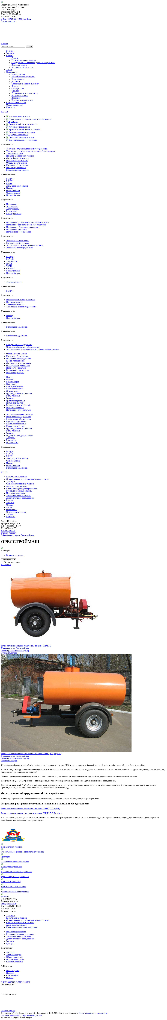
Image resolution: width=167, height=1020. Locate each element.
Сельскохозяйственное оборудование (22, 347)
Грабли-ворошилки (14, 403)
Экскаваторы (12, 206)
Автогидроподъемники (16, 925)
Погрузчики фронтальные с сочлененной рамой (27, 222)
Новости (10, 973)
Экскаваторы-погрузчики (17, 241)
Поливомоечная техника (17, 160)
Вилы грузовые (13, 396)
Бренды (9, 51)
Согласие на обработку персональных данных (21, 1015)
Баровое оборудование (16, 421)
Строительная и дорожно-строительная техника (27, 920)
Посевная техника (14, 302)
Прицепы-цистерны (15, 372)
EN (6, 112)
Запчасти (10, 53)
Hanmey (9, 188)
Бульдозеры (11, 211)
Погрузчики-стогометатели (18, 410)
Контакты (10, 107)
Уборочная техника (14, 304)
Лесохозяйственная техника (18, 936)
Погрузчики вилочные (16, 229)
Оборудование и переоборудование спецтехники (33, 62)
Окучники (11, 384)
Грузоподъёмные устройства (19, 428)
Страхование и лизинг (16, 102)
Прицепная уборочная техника (20, 156)
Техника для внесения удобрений (21, 307)
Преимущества (18, 74)
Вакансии (15, 98)
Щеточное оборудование (17, 165)
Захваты (10, 398)
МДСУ (9, 181)
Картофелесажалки (14, 389)
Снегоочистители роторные (18, 363)
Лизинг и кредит (13, 955)
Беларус (9, 179)
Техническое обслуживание (23, 60)
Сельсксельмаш (13, 461)
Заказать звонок (8, 21)
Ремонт (14, 58)
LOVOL (10, 259)
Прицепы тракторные (16, 932)
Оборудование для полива (18, 365)
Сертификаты (17, 88)
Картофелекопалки (14, 386)
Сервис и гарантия (14, 962)
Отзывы (15, 91)
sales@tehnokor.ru (8, 903)
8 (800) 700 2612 (23, 982)
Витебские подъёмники (16, 327)
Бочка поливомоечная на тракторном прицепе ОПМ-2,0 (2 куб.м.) (30, 809)
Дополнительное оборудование (20, 939)
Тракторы (10, 915)
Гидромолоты (12, 442)
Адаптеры (10, 438)
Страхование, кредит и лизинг (25, 84)
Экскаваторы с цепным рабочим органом (24, 245)
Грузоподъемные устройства (19, 393)
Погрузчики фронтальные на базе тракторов (26, 225)
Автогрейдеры (12, 209)
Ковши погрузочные (15, 361)
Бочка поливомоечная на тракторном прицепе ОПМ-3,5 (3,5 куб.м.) (31, 813)
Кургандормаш (13, 271)
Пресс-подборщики (15, 407)
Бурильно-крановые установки (20, 934)
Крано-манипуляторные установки (21, 927)
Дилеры (15, 86)
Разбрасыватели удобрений (18, 405)
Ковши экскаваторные (16, 424)
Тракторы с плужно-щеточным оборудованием (27, 149)
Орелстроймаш (13, 190)
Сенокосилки (12, 391)
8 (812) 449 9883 (8, 982)
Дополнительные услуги (22, 67)
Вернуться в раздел (14, 555)
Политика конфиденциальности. (93, 1013)
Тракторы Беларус (14, 282)
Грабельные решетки (15, 400)
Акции (9, 70)
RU (2, 112)
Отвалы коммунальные (16, 163)
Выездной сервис (19, 65)
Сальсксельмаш (13, 193)
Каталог (12, 533)
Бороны (9, 379)
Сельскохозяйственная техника (20, 922)
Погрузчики (11, 204)
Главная (4, 533)
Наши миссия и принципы (23, 77)
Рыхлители (11, 440)
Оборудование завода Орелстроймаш (17, 535)
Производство (17, 79)
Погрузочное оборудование (18, 232)
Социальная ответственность (24, 93)
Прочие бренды (13, 195)
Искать (29, 46)
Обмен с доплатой (14, 105)
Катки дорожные (13, 213)
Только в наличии (12, 562)
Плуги (9, 377)
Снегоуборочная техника (17, 158)
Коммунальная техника (16, 918)
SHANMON (11, 261)
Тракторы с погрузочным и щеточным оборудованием (30, 151)
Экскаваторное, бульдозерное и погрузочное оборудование (32, 349)
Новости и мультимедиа (22, 100)
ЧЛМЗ (9, 183)
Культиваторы (12, 382)
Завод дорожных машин (17, 186)
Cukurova (10, 268)
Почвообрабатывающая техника (20, 300)
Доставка (15, 81)
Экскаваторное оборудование (19, 248)
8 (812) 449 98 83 (8, 19)
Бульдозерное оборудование (18, 419)
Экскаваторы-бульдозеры (17, 243)
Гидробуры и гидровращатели (19, 435)
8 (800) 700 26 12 (23, 19)
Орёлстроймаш (13, 465)
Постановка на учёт (15, 959)
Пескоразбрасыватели (16, 167)
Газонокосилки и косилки (17, 170)
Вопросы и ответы (19, 95)
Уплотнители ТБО (14, 153)
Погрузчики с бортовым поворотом (22, 227)
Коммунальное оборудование (19, 344)
